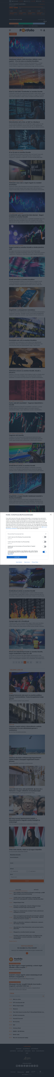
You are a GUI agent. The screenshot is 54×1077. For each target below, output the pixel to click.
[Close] (51, 515)
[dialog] (27, 538)
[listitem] (27, 534)
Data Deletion (19, 562)
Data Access (27, 562)
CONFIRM (16, 557)
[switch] (44, 537)
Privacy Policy (35, 562)
